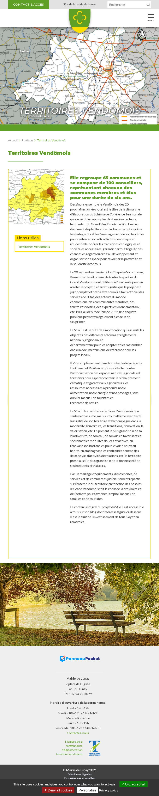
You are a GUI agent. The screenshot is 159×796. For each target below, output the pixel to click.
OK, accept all (135, 784)
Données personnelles (79, 778)
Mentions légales (79, 774)
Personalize (87, 790)
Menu (150, 20)
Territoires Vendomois (34, 247)
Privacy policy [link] (108, 790)
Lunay (79, 22)
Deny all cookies (59, 790)
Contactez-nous (78, 733)
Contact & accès (28, 4)
